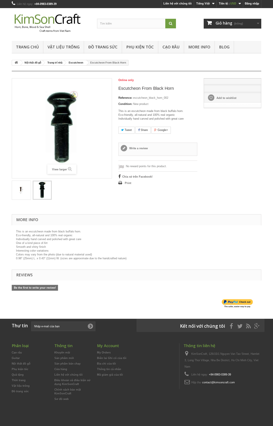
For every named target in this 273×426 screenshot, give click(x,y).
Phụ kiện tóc (140, 46)
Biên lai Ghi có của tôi (111, 358)
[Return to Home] (16, 62)
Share (144, 130)
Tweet (128, 130)
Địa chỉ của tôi (106, 363)
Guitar (16, 358)
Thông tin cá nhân (109, 369)
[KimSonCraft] (51, 23)
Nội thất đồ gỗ (21, 363)
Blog (224, 46)
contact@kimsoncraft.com (218, 382)
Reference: (125, 97)
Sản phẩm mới (64, 358)
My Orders (104, 352)
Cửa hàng (60, 369)
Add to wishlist (226, 98)
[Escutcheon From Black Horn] (21, 190)
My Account (108, 345)
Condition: (125, 104)
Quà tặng (18, 374)
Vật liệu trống (64, 46)
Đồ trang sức (103, 46)
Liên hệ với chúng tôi (177, 3)
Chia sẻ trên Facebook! (137, 176)
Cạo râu (171, 46)
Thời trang (19, 380)
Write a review (138, 148)
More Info (199, 46)
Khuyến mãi (62, 352)
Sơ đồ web (61, 399)
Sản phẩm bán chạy (67, 363)
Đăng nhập (252, 3)
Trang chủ (27, 46)
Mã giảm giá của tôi (110, 374)
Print (128, 183)
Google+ (162, 130)
